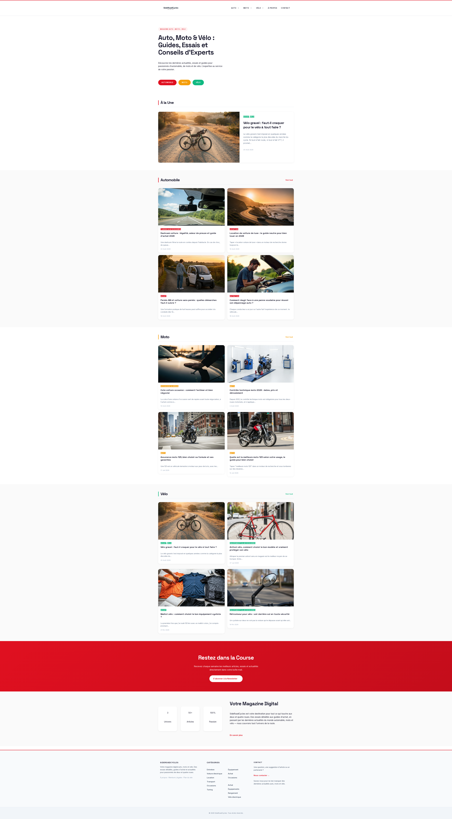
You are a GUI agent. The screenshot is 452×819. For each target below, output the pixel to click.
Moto (246, 8)
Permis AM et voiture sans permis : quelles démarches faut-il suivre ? (189, 301)
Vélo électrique (234, 797)
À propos (272, 8)
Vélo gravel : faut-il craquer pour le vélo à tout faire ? (263, 125)
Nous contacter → (261, 775)
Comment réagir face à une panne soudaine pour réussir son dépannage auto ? (259, 301)
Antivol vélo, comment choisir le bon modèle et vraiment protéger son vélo (259, 548)
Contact (285, 8)
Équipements (233, 789)
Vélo (258, 8)
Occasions (211, 785)
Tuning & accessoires (171, 229)
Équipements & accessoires (243, 543)
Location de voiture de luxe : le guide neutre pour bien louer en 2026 (258, 234)
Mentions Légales (175, 777)
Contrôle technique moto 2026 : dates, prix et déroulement (254, 391)
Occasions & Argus (169, 386)
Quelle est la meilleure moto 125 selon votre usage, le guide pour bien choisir (257, 458)
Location (234, 229)
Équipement (233, 769)
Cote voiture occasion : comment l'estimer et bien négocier (187, 391)
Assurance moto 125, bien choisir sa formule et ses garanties (187, 458)
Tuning (210, 790)
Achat (246, 117)
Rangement (233, 793)
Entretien (234, 296)
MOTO (232, 386)
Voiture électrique (214, 773)
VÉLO (252, 117)
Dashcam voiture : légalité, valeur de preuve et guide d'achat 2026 (188, 234)
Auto (233, 8)
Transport (211, 781)
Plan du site (188, 777)
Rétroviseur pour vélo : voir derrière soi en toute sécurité (259, 614)
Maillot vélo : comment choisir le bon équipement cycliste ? (191, 615)
